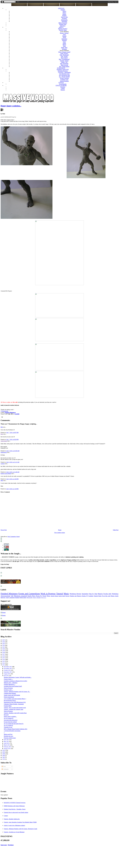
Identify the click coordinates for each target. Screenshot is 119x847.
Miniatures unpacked (20, 596)
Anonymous (4, 441)
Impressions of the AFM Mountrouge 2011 (15, 702)
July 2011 (6, 675)
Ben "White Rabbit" (64, 66)
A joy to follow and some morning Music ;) (15, 698)
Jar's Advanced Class (64, 75)
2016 (3, 656)
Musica (113, 596)
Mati (2, 480)
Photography (64, 20)
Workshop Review (75, 594)
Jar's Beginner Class (64, 73)
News (48, 596)
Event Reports (62, 84)
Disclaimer (11, 845)
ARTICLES (61, 8)
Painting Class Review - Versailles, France (15, 809)
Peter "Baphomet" (64, 55)
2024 (3, 641)
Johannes (64, 40)
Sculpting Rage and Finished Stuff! (13, 686)
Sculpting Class (64, 79)
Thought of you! (8, 727)
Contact (63, 88)
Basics (64, 12)
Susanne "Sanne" (64, 60)
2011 (3, 665)
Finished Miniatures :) (9, 684)
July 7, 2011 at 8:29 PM (12, 439)
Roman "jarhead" (64, 33)
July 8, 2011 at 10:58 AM (12, 451)
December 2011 (8, 666)
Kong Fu (39, 596)
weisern (3, 463)
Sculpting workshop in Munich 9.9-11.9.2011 (15, 681)
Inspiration (64, 21)
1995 (3, 757)
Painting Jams (62, 24)
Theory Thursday (37, 597)
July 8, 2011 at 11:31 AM (12, 462)
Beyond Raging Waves (10, 700)
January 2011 (7, 748)
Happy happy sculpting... (11, 106)
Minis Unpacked (63, 23)
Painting (64, 15)
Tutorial (59, 593)
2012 (3, 663)
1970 (3, 759)
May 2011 (6, 741)
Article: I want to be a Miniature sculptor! (14, 825)
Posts (4, 766)
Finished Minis (7, 706)
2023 (3, 643)
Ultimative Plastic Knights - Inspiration (14, 704)
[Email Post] (2, 417)
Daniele (64, 36)
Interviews (62, 25)
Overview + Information (64, 72)
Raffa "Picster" (64, 53)
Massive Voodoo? (62, 28)
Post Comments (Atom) (14, 536)
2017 (3, 654)
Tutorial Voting (98, 596)
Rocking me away (8, 736)
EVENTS (61, 82)
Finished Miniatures (9, 593)
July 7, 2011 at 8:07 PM (12, 432)
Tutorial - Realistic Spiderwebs (12, 819)
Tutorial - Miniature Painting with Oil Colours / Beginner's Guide (20, 828)
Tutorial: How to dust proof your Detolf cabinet (16, 812)
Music (66, 593)
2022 (3, 645)
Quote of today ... (8, 679)
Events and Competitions (29, 593)
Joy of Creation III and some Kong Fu (13, 723)
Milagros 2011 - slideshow (10, 682)
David (64, 37)
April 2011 (7, 743)
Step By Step (64, 17)
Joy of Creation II (8, 725)
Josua (64, 41)
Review (67, 596)
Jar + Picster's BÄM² (64, 76)
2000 (3, 755)
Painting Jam (73, 596)
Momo (64, 44)
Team (7, 597)
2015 (3, 657)
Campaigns (12, 597)
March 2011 (7, 745)
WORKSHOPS (61, 68)
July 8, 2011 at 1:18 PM (12, 489)
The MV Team (63, 30)
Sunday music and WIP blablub (12, 695)
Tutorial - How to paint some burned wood (15, 707)
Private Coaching (64, 78)
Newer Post (4, 530)
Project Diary (23, 597)
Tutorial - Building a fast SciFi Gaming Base (15, 713)
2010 (3, 750)
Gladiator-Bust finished (10, 693)
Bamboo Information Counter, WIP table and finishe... (17, 677)
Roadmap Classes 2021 (63, 69)
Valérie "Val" (64, 62)
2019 (3, 650)
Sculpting (64, 18)
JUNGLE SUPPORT (61, 85)
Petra (64, 46)
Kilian (64, 43)
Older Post (115, 530)
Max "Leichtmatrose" (64, 59)
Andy (64, 34)
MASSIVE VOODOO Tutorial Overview (15, 802)
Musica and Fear (8, 734)
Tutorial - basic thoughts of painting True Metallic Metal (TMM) (20, 822)
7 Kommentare (4, 411)
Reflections (43, 597)
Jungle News (31, 596)
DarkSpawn (4, 452)
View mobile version (59, 532)
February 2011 (8, 746)
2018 (3, 652)
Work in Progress (48, 593)
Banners (63, 89)
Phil (2, 427)
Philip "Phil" (64, 47)
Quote (44, 596)
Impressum (4, 845)
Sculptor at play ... (8, 690)
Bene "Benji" (64, 57)
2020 (3, 649)
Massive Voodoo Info (104, 594)
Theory (64, 11)
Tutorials (63, 9)
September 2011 (8, 672)
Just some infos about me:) (10, 720)
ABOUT (61, 27)
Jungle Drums (54, 596)
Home (59, 530)
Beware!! (6, 714)
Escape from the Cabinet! (10, 722)
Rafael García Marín (6, 473)
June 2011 (6, 739)
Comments (5, 769)
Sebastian (64, 49)
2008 (3, 754)
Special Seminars (64, 81)
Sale (12, 596)
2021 (3, 647)
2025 (3, 640)
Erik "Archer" (64, 56)
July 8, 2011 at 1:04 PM (12, 479)
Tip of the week (106, 596)
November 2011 (8, 668)
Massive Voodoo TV (82, 596)
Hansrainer (64, 39)
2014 (3, 659)
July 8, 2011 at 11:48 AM (12, 472)
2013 (3, 661)
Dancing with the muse (10, 738)
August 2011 (7, 673)
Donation (62, 87)
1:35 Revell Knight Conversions (12, 730)
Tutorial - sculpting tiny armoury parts (13, 709)
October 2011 (7, 670)
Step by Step (93, 594)
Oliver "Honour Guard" (64, 52)
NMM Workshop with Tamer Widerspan (14, 806)
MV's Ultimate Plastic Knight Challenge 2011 (15, 729)
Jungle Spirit (61, 596)
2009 (3, 752)
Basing (64, 14)
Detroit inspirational (9, 697)
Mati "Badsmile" (64, 63)
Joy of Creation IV (8, 718)
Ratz (2, 434)
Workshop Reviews (63, 71)
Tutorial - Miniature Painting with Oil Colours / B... (17, 691)
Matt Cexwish (64, 65)
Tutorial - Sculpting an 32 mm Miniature (14, 832)
